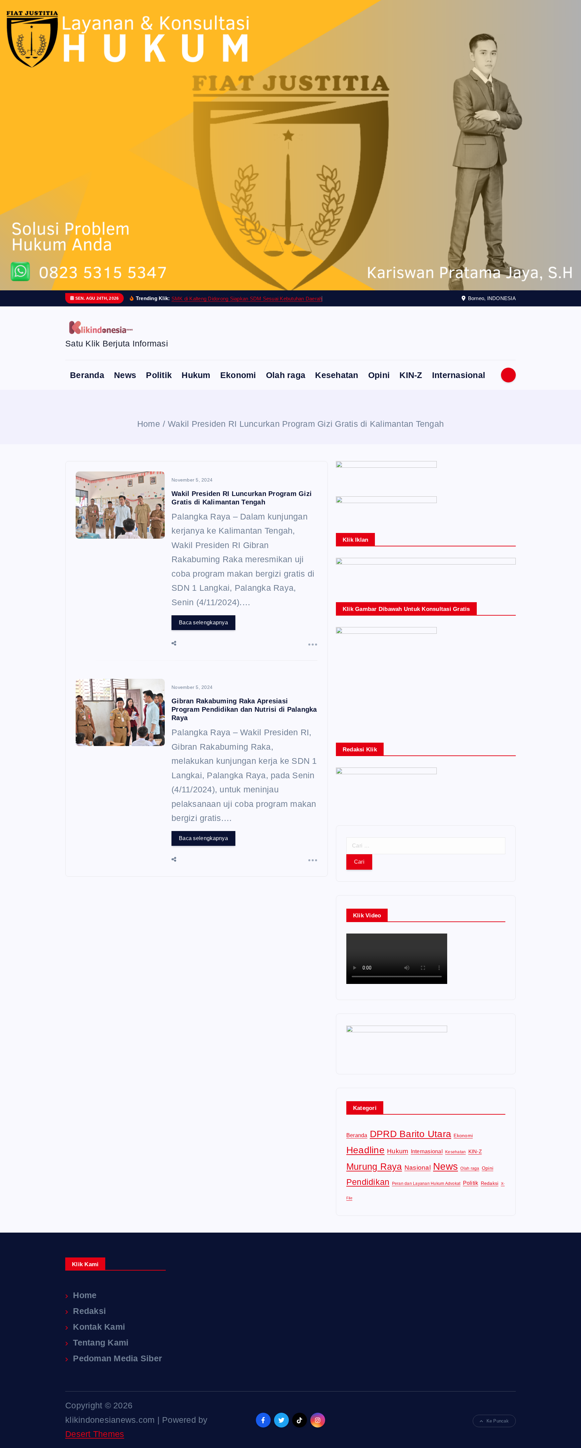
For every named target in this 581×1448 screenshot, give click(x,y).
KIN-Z (410, 375)
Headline (365, 1150)
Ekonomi (238, 375)
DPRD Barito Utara (410, 1133)
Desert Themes (94, 1434)
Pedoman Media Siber (117, 1358)
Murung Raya (374, 1167)
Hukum (196, 375)
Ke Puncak (498, 1420)
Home (148, 423)
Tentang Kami (100, 1342)
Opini (379, 375)
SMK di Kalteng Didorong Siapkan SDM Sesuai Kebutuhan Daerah (246, 298)
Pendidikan (368, 1182)
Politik (159, 375)
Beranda (87, 375)
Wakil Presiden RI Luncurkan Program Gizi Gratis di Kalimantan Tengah (306, 423)
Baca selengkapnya (203, 622)
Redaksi (490, 1183)
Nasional (417, 1167)
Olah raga (285, 375)
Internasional (458, 375)
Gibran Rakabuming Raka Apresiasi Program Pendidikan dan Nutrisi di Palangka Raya (244, 709)
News (125, 375)
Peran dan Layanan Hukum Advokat (426, 1183)
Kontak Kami (99, 1326)
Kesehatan (336, 375)
